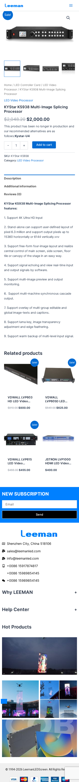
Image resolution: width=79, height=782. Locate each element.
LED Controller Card (27, 85)
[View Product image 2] (31, 69)
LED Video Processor (18, 100)
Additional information (20, 186)
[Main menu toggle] (71, 5)
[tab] (39, 178)
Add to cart (44, 145)
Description (12, 178)
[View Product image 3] (51, 69)
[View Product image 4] (70, 69)
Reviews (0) (12, 194)
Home (8, 85)
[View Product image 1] (12, 69)
